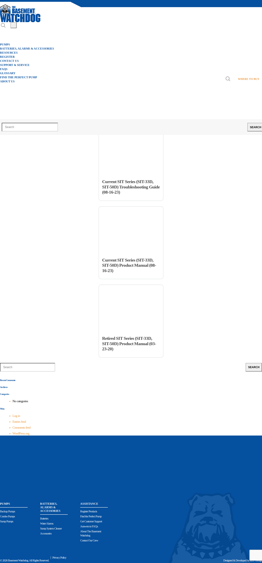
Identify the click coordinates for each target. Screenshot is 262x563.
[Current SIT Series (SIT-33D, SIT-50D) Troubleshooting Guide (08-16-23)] (131, 147)
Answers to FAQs (89, 526)
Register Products (88, 511)
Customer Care (13, 31)
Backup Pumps (7, 511)
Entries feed (19, 421)
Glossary (8, 73)
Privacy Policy (59, 557)
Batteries (44, 518)
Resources (9, 52)
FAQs (3, 69)
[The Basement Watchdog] (20, 13)
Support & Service (15, 64)
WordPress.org (20, 433)
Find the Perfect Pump (18, 77)
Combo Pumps (7, 516)
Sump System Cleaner (51, 528)
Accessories (46, 533)
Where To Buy (14, 85)
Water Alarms (46, 523)
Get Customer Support (91, 521)
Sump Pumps (6, 521)
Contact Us (9, 60)
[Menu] (14, 25)
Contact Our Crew (89, 540)
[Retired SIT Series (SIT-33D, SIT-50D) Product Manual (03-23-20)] (131, 304)
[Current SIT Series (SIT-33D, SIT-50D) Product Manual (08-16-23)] (131, 226)
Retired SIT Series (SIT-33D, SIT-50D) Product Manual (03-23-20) (129, 343)
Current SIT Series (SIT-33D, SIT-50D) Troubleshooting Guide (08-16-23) (131, 187)
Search (254, 367)
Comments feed (21, 427)
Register (7, 56)
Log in (16, 416)
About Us (8, 35)
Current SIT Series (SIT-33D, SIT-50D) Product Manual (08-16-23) (129, 265)
